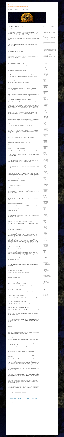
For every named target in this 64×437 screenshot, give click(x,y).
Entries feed (45, 293)
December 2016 (46, 201)
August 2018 (45, 177)
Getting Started (10, 9)
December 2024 (46, 87)
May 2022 (45, 124)
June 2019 (45, 165)
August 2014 (45, 234)
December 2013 (46, 244)
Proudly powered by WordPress (12, 432)
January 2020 (45, 156)
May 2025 (45, 81)
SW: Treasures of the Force (47, 278)
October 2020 (46, 146)
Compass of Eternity (47, 263)
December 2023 (46, 101)
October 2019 (46, 160)
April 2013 (45, 253)
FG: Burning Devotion (47, 264)
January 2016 (45, 214)
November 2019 (46, 159)
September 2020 (46, 147)
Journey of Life (46, 272)
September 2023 (46, 105)
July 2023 (45, 107)
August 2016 (45, 205)
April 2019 (45, 167)
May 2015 (45, 223)
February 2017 (46, 198)
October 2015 (46, 217)
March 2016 (45, 211)
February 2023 (46, 113)
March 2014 (45, 240)
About (31, 9)
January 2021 (45, 142)
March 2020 (45, 154)
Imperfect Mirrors (46, 271)
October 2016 (46, 203)
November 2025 (46, 74)
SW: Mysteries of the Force (47, 277)
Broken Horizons (46, 260)
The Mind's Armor (46, 281)
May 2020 (45, 152)
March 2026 (45, 69)
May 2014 (45, 238)
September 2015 (46, 219)
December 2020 (46, 143)
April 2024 (45, 97)
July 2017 (45, 192)
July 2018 (45, 178)
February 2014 (46, 241)
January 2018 (45, 185)
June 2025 (45, 80)
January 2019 (45, 171)
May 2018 (45, 180)
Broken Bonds (46, 259)
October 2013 (46, 246)
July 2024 (45, 93)
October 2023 (46, 104)
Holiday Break (50, 52)
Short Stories (22, 9)
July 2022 (45, 122)
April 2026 (45, 68)
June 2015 (45, 222)
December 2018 (46, 172)
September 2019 (46, 161)
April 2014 (45, 239)
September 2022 (46, 119)
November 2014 (46, 231)
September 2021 (46, 134)
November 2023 (46, 103)
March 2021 (45, 140)
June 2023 (45, 109)
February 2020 (46, 155)
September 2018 (46, 176)
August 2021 (45, 135)
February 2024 (46, 99)
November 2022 (46, 117)
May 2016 (45, 209)
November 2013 (46, 245)
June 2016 (45, 208)
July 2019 (45, 164)
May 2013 (45, 252)
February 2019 (46, 170)
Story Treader (12, 5)
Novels (16, 9)
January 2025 (45, 86)
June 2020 (45, 150)
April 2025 (45, 82)
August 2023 (45, 106)
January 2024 (45, 100)
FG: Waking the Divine (47, 266)
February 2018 (46, 184)
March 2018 (45, 183)
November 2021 (46, 131)
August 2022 (45, 121)
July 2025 (45, 79)
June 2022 (45, 123)
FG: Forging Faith (46, 265)
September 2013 (46, 247)
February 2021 (46, 141)
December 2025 (46, 73)
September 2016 (46, 204)
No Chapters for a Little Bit (52, 49)
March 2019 (45, 168)
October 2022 (46, 118)
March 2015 (45, 226)
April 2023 (45, 111)
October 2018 (46, 174)
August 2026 (45, 63)
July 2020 (45, 149)
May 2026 (45, 67)
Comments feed (46, 294)
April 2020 (45, 153)
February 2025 (46, 85)
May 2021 (45, 137)
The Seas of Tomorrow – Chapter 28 (32, 398)
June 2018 (45, 179)
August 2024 (45, 92)
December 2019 (46, 158)
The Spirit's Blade (46, 283)
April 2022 (45, 125)
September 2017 (46, 190)
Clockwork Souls (46, 262)
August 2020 (45, 148)
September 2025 (46, 76)
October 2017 (46, 189)
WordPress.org (46, 295)
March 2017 (45, 197)
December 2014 (46, 229)
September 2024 (46, 91)
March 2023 (45, 112)
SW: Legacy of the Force (47, 276)
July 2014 (45, 235)
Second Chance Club (47, 275)
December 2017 (46, 186)
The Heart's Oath (46, 280)
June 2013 (45, 251)
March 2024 (45, 98)
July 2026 (45, 64)
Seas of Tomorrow (18, 392)
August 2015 (45, 220)
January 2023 (45, 115)
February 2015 (46, 227)
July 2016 (45, 207)
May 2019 (45, 166)
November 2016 (46, 202)
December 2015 (46, 215)
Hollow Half (45, 269)
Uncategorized (46, 284)
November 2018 (46, 173)
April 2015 (45, 225)
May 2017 (45, 195)
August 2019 (45, 162)
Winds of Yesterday (46, 286)
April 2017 (45, 196)
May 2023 (45, 110)
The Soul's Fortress (46, 282)
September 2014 (46, 233)
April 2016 (45, 210)
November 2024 (46, 88)
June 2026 (45, 66)
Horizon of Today (46, 270)
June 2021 (45, 136)
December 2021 (46, 130)
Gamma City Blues (46, 268)
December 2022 (46, 116)
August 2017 (45, 191)
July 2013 (45, 250)
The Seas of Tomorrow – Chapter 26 (14, 398)
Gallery (27, 9)
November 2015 (46, 216)
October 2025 (46, 75)
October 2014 (46, 232)
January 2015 (45, 228)
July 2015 (45, 221)
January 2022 (45, 129)
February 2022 (46, 128)
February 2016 (46, 213)
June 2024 (45, 94)
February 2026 (46, 70)
